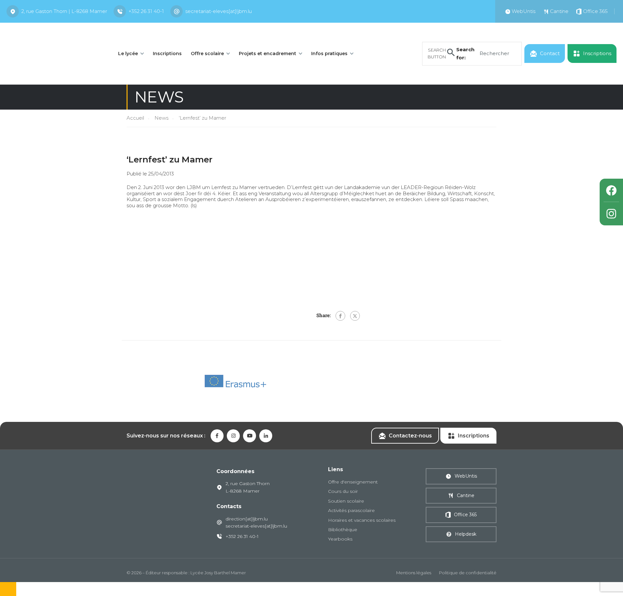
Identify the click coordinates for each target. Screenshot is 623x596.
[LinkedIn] (265, 435)
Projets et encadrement (267, 53)
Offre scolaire (207, 53)
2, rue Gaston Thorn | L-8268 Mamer (64, 11)
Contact (550, 53)
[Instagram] (611, 213)
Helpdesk (465, 534)
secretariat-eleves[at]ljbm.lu (218, 11)
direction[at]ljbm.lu (247, 519)
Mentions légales (413, 572)
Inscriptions (167, 53)
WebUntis (466, 476)
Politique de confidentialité (467, 572)
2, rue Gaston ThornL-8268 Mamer (248, 487)
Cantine (465, 495)
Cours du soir (343, 491)
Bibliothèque (342, 529)
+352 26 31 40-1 (146, 11)
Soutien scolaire (346, 501)
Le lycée (128, 53)
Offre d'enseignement (353, 482)
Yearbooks (340, 539)
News (161, 118)
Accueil (135, 118)
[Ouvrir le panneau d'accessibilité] (8, 589)
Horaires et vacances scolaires (362, 520)
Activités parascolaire (351, 510)
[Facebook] (340, 316)
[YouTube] (249, 435)
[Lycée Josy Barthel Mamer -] (55, 53)
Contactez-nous (410, 436)
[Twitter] (355, 316)
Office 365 (465, 515)
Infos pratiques (329, 53)
